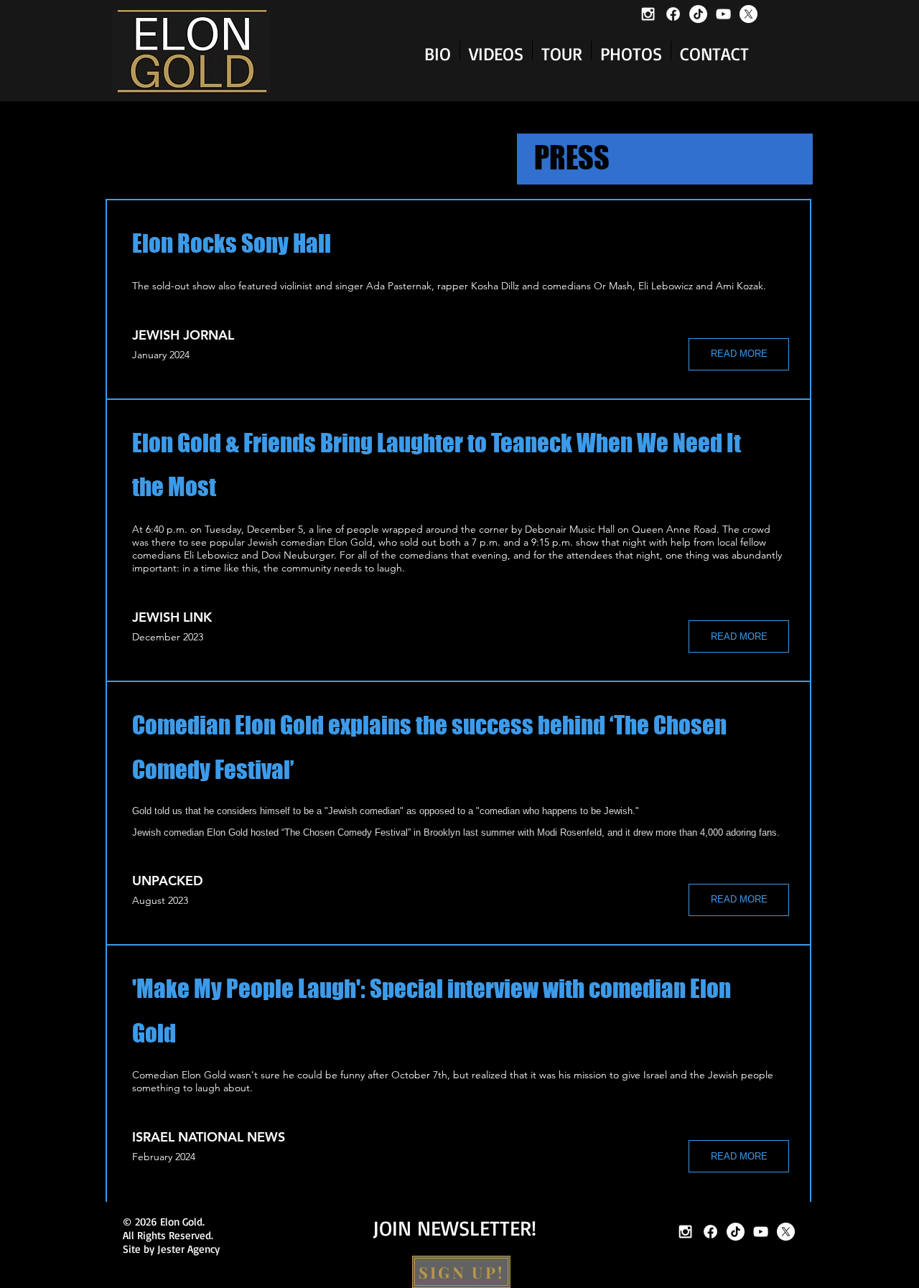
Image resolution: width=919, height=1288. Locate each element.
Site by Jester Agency (171, 1249)
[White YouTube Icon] (723, 14)
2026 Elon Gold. (173, 1221)
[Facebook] (673, 14)
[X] (748, 14)
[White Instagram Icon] (648, 14)
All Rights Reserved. (168, 1235)
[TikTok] (698, 14)
